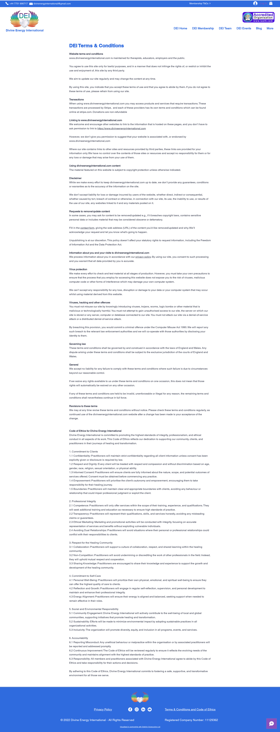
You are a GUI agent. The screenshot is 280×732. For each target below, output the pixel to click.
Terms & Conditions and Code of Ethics (190, 709)
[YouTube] (150, 709)
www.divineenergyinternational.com (89, 58)
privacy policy (143, 256)
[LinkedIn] (143, 709)
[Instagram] (137, 709)
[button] (271, 3)
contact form (87, 227)
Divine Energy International (25, 30)
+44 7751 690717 (19, 3)
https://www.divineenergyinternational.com (121, 128)
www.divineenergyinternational (87, 140)
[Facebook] (130, 709)
